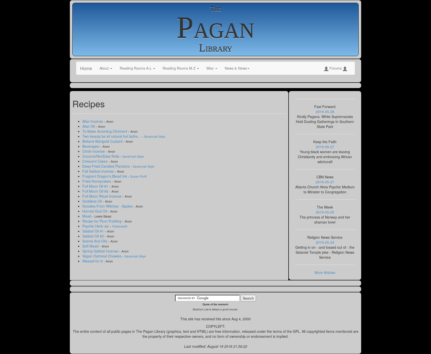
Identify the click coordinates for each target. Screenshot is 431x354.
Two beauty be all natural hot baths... (112, 136)
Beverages (91, 146)
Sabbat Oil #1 (93, 231)
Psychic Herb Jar (96, 226)
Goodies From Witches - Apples (107, 206)
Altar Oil (89, 126)
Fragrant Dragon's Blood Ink (105, 176)
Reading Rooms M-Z (180, 68)
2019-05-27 (325, 146)
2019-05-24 (325, 242)
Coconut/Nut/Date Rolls (101, 156)
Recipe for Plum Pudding (102, 221)
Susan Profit (138, 176)
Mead (87, 216)
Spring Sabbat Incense (100, 250)
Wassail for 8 (93, 260)
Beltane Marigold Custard (102, 141)
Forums (335, 68)
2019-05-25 (325, 212)
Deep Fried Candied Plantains (106, 166)
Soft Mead (91, 245)
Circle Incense (94, 151)
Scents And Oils (95, 240)
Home (86, 68)
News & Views (236, 68)
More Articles (325, 272)
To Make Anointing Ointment (105, 131)
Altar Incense (93, 121)
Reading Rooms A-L (136, 68)
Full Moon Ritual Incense (102, 196)
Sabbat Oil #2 (93, 236)
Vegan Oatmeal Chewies (102, 255)
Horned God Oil (95, 211)
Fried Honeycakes (97, 181)
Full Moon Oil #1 (95, 186)
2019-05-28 (325, 111)
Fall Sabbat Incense (98, 171)
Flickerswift (119, 226)
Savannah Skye (154, 136)
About (105, 68)
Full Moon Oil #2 (95, 191)
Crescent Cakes (95, 161)
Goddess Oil (92, 201)
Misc (211, 68)
